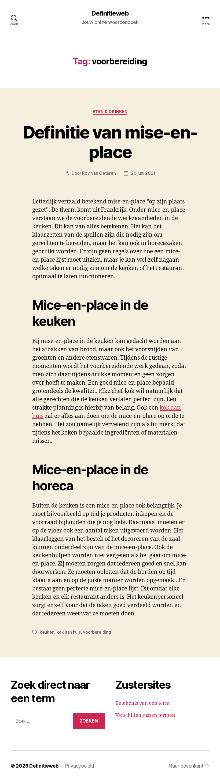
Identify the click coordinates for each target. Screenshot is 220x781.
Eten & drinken (110, 111)
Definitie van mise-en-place (110, 142)
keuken (47, 632)
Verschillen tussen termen (145, 715)
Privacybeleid (79, 766)
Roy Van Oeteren (99, 173)
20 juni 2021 (143, 173)
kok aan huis (69, 632)
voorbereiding (97, 632)
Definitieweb (110, 13)
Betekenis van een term (142, 703)
